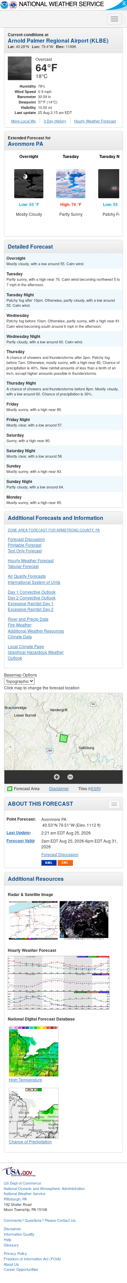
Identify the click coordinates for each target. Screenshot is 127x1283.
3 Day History (55, 120)
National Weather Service (24, 1193)
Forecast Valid (20, 841)
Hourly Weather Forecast (31, 560)
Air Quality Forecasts (27, 576)
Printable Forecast (24, 545)
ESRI (96, 788)
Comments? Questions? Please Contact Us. (40, 1220)
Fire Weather (19, 624)
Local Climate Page (26, 646)
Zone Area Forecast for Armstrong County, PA (54, 530)
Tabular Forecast (23, 566)
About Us (11, 1264)
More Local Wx (23, 120)
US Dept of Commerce (22, 1183)
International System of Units (34, 582)
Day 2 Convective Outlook (32, 597)
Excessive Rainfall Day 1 (31, 603)
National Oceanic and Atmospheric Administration (44, 1188)
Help (7, 1239)
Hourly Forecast (95, 120)
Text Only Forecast (25, 550)
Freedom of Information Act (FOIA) (32, 1258)
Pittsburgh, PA (15, 1198)
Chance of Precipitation (30, 1141)
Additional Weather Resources (36, 631)
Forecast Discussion (26, 539)
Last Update (18, 832)
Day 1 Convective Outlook (32, 592)
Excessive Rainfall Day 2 (31, 609)
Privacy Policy (15, 1253)
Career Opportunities (21, 1269)
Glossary (11, 1244)
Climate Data (20, 636)
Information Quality (19, 1234)
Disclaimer (59, 788)
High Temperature (25, 1079)
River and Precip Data (28, 619)
